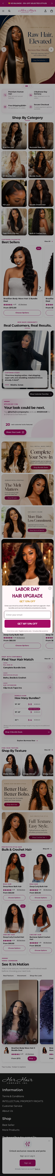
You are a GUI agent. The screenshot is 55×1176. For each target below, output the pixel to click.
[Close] (50, 588)
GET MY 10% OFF (27, 623)
